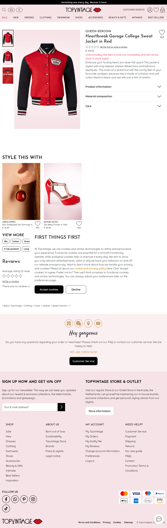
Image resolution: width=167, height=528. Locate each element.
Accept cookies (49, 289)
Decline (76, 289)
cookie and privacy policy (90, 268)
